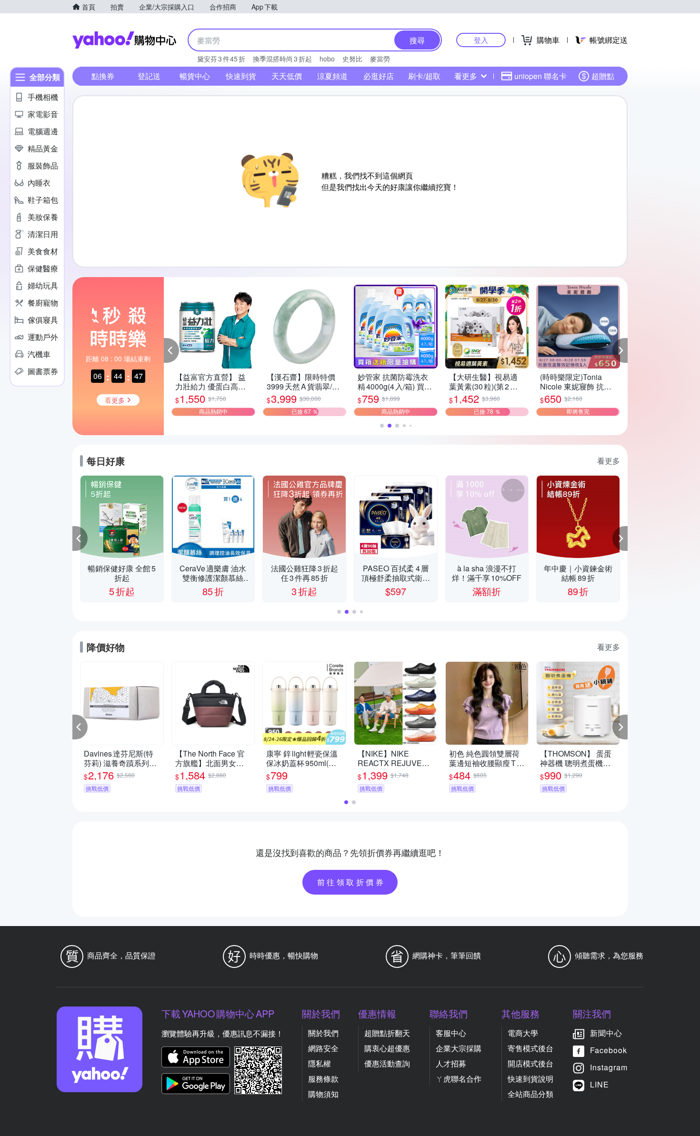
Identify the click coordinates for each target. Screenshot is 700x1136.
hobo (327, 58)
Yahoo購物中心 (124, 40)
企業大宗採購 (458, 1048)
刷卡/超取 (424, 75)
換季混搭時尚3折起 (282, 58)
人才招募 (451, 1063)
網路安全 (323, 1048)
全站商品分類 (530, 1093)
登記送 (149, 75)
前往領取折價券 (351, 882)
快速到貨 (241, 75)
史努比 (352, 58)
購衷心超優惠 (387, 1048)
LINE (599, 1084)
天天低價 (286, 75)
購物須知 (323, 1093)
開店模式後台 (530, 1063)
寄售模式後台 (530, 1048)
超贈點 (602, 75)
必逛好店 (378, 75)
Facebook (608, 1050)
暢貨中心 (195, 75)
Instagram (609, 1067)
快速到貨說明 (530, 1078)
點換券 (102, 75)
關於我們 (323, 1032)
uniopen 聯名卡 (540, 75)
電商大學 (523, 1032)
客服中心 (451, 1032)
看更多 (465, 75)
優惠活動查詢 (387, 1063)
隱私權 (319, 1063)
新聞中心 (606, 1032)
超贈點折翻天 (387, 1032)
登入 (481, 40)
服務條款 (323, 1078)
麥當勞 (380, 58)
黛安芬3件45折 (221, 58)
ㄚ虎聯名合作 (458, 1078)
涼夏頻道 (332, 75)
